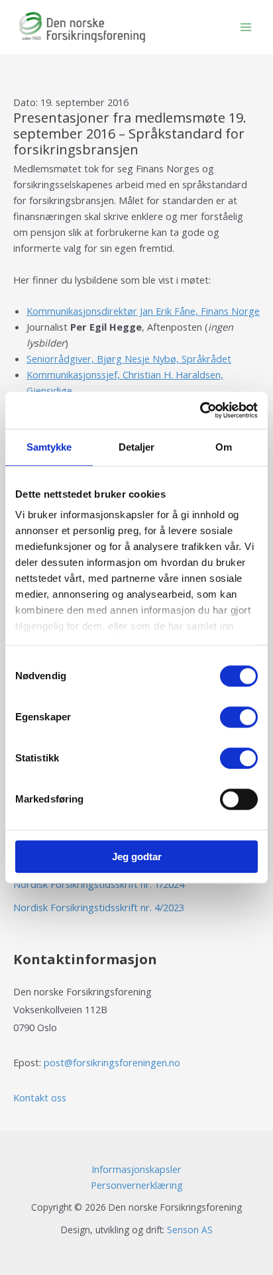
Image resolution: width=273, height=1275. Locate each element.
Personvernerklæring (137, 1185)
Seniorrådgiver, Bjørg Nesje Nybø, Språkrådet (129, 358)
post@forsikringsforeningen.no (112, 1062)
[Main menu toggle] (246, 27)
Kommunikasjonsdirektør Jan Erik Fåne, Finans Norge (143, 310)
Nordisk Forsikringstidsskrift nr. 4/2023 (98, 907)
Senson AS (190, 1229)
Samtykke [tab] (49, 447)
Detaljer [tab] (137, 447)
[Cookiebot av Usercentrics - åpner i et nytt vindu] (200, 410)
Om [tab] (223, 447)
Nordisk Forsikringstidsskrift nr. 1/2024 (98, 884)
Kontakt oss (39, 1097)
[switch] (239, 717)
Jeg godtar (137, 856)
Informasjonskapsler (136, 1169)
